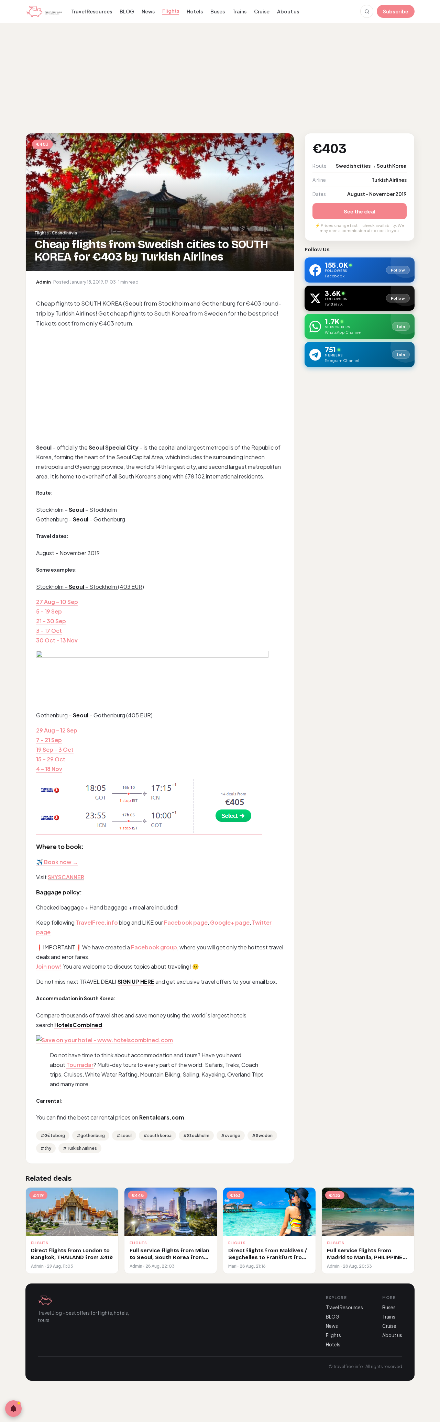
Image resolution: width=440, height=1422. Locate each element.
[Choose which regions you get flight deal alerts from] (13, 1408)
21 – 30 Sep (51, 621)
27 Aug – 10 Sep (57, 601)
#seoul (124, 1135)
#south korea (157, 1135)
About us (288, 11)
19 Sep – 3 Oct (55, 749)
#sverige (230, 1135)
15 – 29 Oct (50, 759)
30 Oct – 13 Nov (57, 640)
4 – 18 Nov (49, 768)
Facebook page (186, 922)
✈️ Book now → (57, 862)
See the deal (359, 211)
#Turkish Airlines (80, 1148)
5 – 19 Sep (49, 611)
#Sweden (262, 1135)
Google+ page (230, 922)
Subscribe (395, 11)
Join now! (49, 966)
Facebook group (154, 947)
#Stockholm (196, 1135)
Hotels (195, 11)
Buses (217, 11)
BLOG (127, 11)
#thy (46, 1148)
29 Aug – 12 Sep (56, 730)
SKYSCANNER (66, 877)
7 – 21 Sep (49, 739)
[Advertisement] (220, 77)
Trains (239, 11)
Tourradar (80, 1064)
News (148, 11)
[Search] (367, 11)
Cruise (262, 11)
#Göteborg (53, 1135)
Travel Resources (91, 11)
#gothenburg (91, 1135)
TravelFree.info (97, 922)
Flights (170, 11)
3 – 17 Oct (49, 630)
